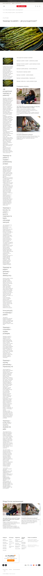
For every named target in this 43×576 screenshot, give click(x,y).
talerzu (9, 264)
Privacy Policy (5, 569)
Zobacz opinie (10, 560)
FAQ (22, 540)
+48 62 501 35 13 (18, 3)
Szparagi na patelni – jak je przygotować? (15, 9)
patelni (11, 66)
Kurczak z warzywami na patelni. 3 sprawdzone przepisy (8, 474)
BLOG (10, 544)
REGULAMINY (17, 548)
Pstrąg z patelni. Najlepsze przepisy (6, 477)
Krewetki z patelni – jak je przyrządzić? (7, 488)
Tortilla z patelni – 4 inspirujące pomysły (7, 481)
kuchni (7, 459)
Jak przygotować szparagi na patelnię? (25, 57)
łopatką (4, 439)
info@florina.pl (8, 3)
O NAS (10, 539)
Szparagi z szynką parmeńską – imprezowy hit (26, 78)
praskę (6, 347)
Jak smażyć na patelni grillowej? (7, 469)
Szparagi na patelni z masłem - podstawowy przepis (27, 60)
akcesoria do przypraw (7, 307)
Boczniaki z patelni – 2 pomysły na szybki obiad (8, 484)
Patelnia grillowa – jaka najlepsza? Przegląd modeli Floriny (7, 471)
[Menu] (4, 6)
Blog (7, 9)
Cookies (10, 569)
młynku (4, 205)
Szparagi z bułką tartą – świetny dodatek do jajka (27, 81)
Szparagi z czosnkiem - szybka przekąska (25, 74)
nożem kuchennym (5, 398)
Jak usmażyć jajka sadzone (6, 479)
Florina (4, 9)
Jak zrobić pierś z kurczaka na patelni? (7, 486)
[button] (36, 6)
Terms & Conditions (16, 569)
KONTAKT (11, 541)
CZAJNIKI (4, 550)
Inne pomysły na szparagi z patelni (24, 71)
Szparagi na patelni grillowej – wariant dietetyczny (27, 68)
